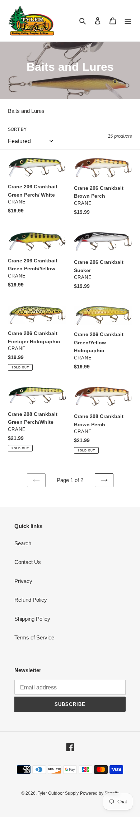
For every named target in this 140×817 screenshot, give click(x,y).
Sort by (17, 129)
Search (22, 543)
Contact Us (27, 562)
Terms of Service (34, 637)
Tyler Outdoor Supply (58, 793)
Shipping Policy (32, 619)
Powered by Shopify (99, 793)
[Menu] (127, 20)
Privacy (23, 581)
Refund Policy (30, 600)
